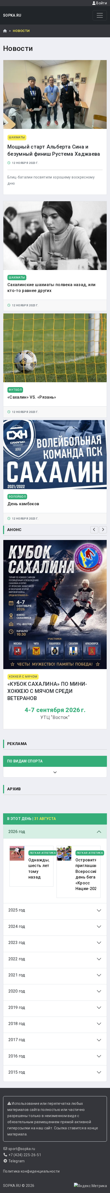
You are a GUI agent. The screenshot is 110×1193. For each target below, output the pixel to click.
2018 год (16, 1023)
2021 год (16, 975)
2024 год (16, 926)
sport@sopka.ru (21, 1149)
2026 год (16, 831)
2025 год (16, 910)
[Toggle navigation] (100, 15)
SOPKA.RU (12, 15)
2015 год (16, 1072)
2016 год (16, 1056)
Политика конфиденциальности (31, 1171)
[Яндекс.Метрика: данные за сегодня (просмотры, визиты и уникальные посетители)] (90, 1186)
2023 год (16, 942)
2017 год (16, 1039)
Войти (101, 3)
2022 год (16, 958)
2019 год (16, 1007)
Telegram (16, 1161)
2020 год (16, 991)
